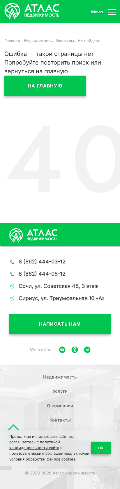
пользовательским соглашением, (40, 453)
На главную (45, 86)
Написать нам (60, 324)
